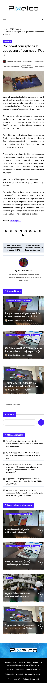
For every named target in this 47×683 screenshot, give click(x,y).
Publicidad (20, 669)
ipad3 (18, 66)
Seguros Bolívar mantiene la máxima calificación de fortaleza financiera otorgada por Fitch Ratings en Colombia (24, 493)
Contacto (9, 669)
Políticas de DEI (14, 679)
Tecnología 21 (15, 220)
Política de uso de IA (31, 679)
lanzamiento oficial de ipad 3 (27, 66)
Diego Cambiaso (14, 320)
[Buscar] (41, 422)
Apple (7, 66)
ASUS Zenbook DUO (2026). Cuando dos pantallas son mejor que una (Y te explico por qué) (23, 351)
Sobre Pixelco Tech (34, 669)
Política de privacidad (14, 674)
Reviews (26, 335)
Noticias (9, 578)
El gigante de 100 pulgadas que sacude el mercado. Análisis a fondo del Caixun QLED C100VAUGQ (22, 386)
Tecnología (7, 41)
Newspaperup (22, 665)
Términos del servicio (33, 674)
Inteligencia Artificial (14, 300)
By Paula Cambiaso (14, 61)
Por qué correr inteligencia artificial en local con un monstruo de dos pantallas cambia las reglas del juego (23, 316)
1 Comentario (38, 61)
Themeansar (35, 665)
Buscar (10, 414)
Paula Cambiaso (24, 270)
